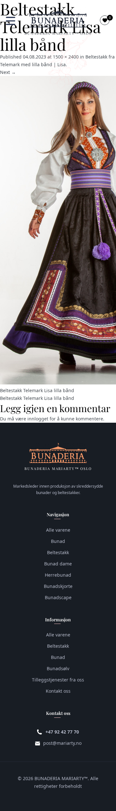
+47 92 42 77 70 (62, 732)
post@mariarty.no (62, 743)
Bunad (58, 541)
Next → (8, 72)
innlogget (37, 419)
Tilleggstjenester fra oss (58, 680)
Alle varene (58, 530)
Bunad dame (58, 564)
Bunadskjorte (58, 586)
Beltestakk (58, 552)
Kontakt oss (58, 691)
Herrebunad (58, 575)
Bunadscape (58, 597)
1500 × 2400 (66, 57)
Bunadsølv (58, 668)
